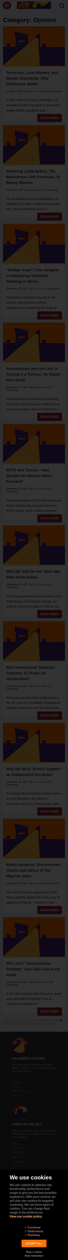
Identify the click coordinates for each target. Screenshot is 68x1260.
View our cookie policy (26, 1216)
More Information (34, 1255)
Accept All (34, 1243)
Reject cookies (34, 1252)
